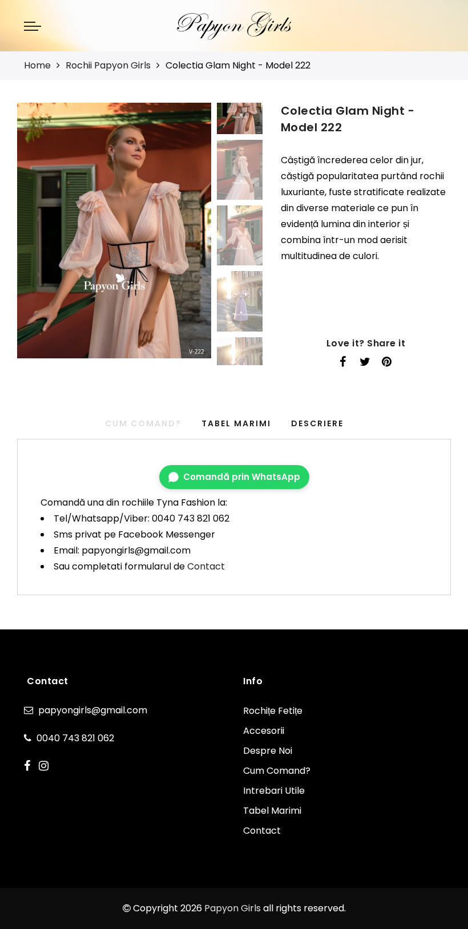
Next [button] (176, 237)
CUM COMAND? (143, 423)
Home (37, 65)
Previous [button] (38, 237)
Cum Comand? (276, 770)
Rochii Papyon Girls (108, 65)
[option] (114, 230)
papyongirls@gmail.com (92, 710)
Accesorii (263, 730)
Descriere (317, 423)
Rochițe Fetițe (272, 710)
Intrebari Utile (274, 790)
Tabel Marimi (236, 423)
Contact (206, 566)
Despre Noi (267, 750)
